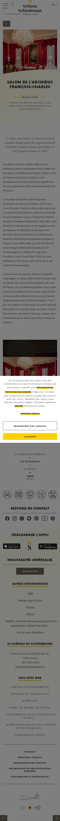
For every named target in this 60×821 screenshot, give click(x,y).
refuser (19, 406)
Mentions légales (30, 413)
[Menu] (6, 4)
